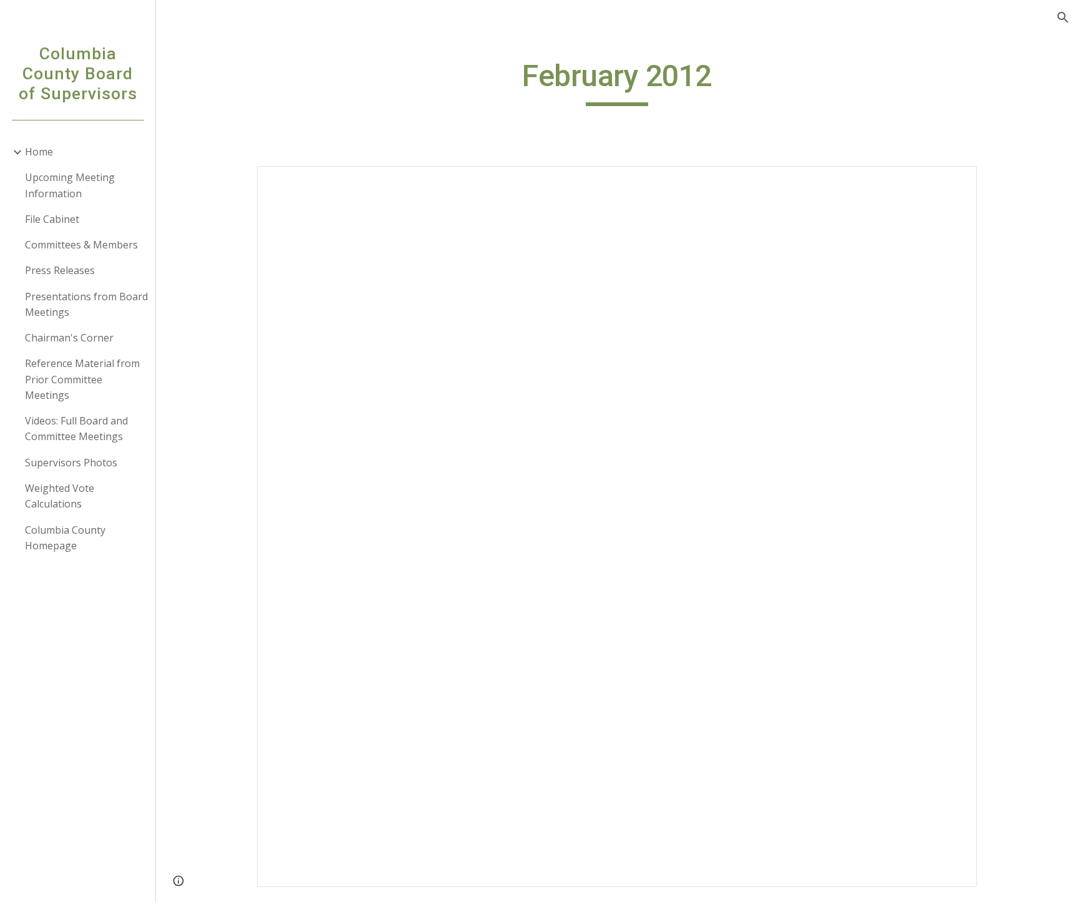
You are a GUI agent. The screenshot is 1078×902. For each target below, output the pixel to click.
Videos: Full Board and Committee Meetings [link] (76, 428)
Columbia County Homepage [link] (65, 537)
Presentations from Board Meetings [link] (86, 304)
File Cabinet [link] (52, 219)
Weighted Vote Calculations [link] (59, 496)
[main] (617, 81)
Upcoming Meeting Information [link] (70, 185)
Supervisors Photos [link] (71, 462)
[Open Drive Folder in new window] (953, 182)
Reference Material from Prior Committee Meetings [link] (82, 379)
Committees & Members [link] (81, 245)
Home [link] (39, 152)
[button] (1063, 17)
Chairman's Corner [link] (69, 338)
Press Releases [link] (60, 270)
